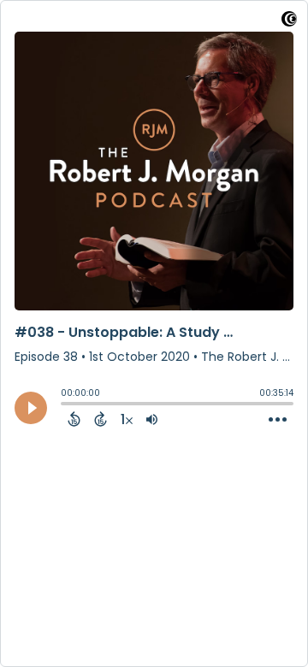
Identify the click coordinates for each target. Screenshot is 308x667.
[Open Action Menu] (277, 420)
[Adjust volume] (151, 419)
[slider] (65, 405)
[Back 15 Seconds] (74, 419)
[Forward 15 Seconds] (100, 419)
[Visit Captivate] (289, 21)
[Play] (31, 408)
